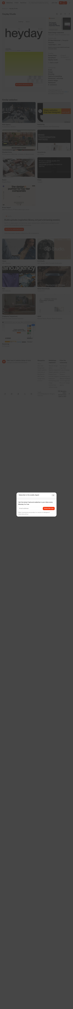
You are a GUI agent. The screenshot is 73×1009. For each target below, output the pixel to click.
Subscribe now (49, 508)
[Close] (53, 495)
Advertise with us (23, 514)
